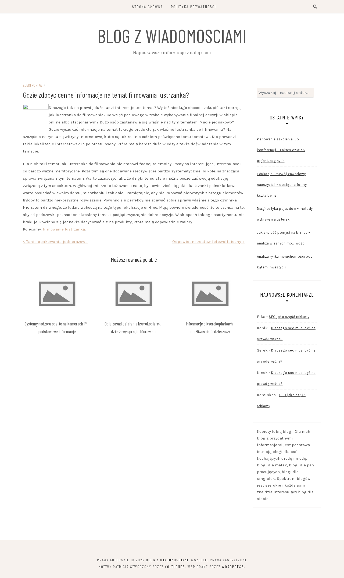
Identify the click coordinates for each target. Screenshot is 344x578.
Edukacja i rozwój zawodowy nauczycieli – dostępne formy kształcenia (282, 184)
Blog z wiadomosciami (172, 35)
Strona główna (147, 6)
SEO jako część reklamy (289, 317)
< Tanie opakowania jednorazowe (55, 241)
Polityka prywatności (193, 6)
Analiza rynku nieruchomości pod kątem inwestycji (285, 261)
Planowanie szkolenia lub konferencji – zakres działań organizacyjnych (281, 150)
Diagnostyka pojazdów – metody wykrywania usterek (285, 214)
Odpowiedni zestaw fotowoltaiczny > (208, 241)
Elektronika (32, 85)
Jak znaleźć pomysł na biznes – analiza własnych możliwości (283, 238)
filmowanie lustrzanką (64, 229)
